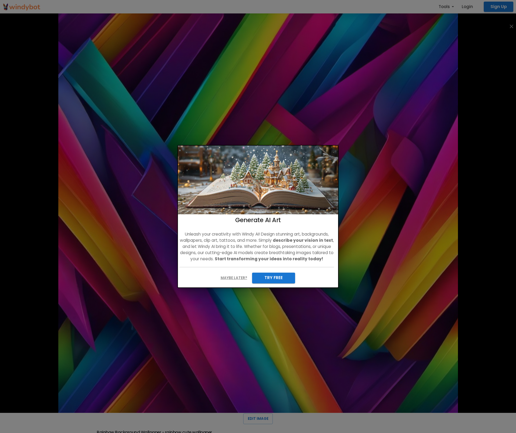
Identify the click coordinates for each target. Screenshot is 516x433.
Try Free (273, 277)
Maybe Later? (234, 277)
